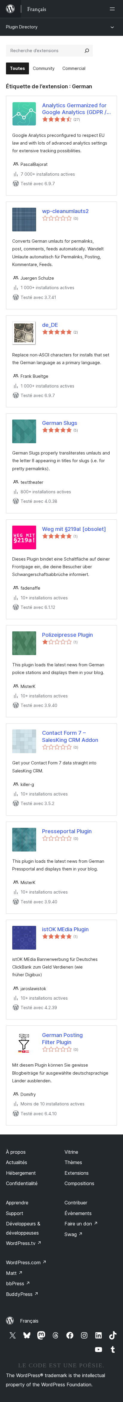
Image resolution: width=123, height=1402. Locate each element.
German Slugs (59, 423)
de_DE (50, 325)
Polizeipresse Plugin (67, 635)
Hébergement (21, 1173)
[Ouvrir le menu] (113, 9)
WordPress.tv (23, 1243)
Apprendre (17, 1203)
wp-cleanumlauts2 (65, 211)
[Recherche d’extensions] (87, 51)
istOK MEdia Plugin (65, 929)
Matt (14, 1273)
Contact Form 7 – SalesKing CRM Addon (70, 736)
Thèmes (73, 1162)
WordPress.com (26, 1262)
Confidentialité (22, 1183)
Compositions (79, 1183)
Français (29, 1321)
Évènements (78, 1213)
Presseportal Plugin (67, 831)
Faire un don (81, 1224)
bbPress (18, 1283)
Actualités (16, 1162)
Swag (73, 1234)
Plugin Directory (22, 26)
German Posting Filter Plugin (62, 1038)
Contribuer (75, 1203)
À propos (16, 1152)
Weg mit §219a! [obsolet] (74, 529)
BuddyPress (22, 1294)
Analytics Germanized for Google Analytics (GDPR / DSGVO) (74, 109)
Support (14, 1213)
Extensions (76, 1173)
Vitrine (71, 1152)
